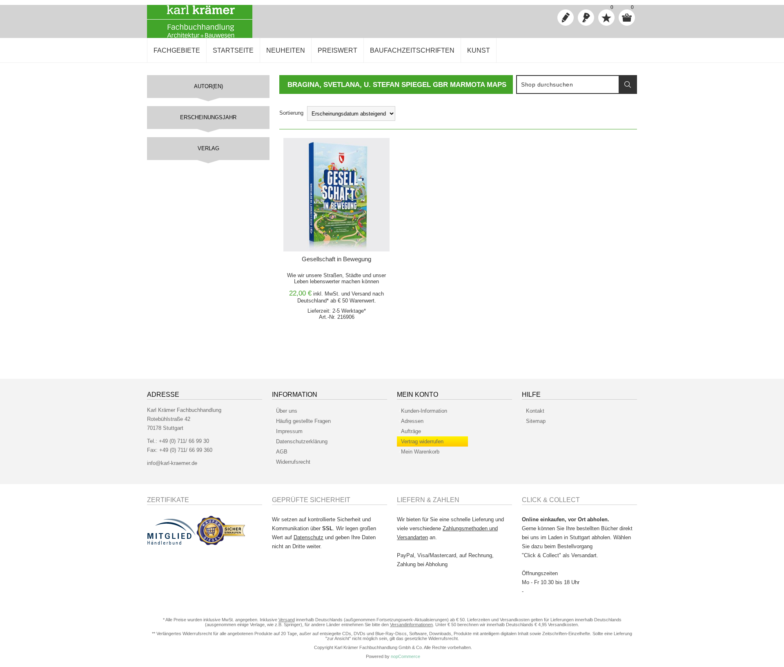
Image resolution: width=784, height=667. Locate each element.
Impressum (289, 431)
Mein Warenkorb (420, 452)
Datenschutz (308, 537)
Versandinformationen (411, 624)
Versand (361, 294)
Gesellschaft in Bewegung (336, 259)
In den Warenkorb (326, 146)
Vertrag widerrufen (422, 441)
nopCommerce (405, 656)
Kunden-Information (424, 411)
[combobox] (568, 84)
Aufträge (411, 431)
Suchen (627, 84)
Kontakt (535, 411)
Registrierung (565, 17)
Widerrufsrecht (293, 462)
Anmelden (586, 17)
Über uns (286, 411)
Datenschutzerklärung (301, 441)
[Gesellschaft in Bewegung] (336, 194)
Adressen (412, 421)
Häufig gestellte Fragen (303, 421)
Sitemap (536, 421)
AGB (281, 452)
